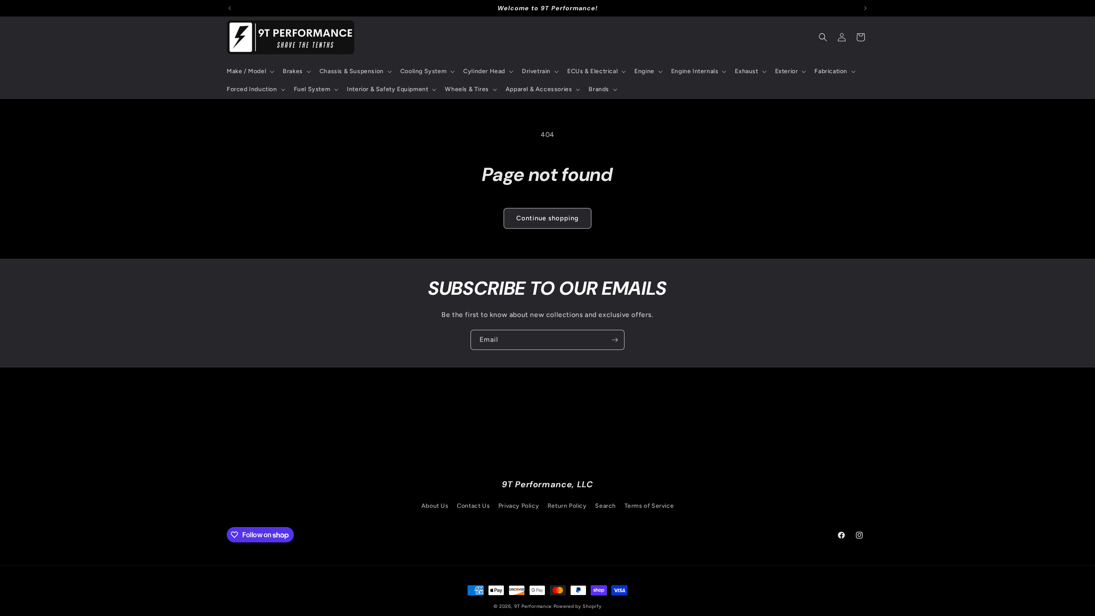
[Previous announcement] (229, 8)
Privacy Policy (518, 505)
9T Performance (533, 606)
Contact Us (473, 505)
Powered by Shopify (577, 606)
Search (605, 505)
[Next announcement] (865, 8)
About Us (435, 505)
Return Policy (567, 505)
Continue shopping (547, 218)
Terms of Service (649, 505)
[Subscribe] (614, 340)
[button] (250, 71)
